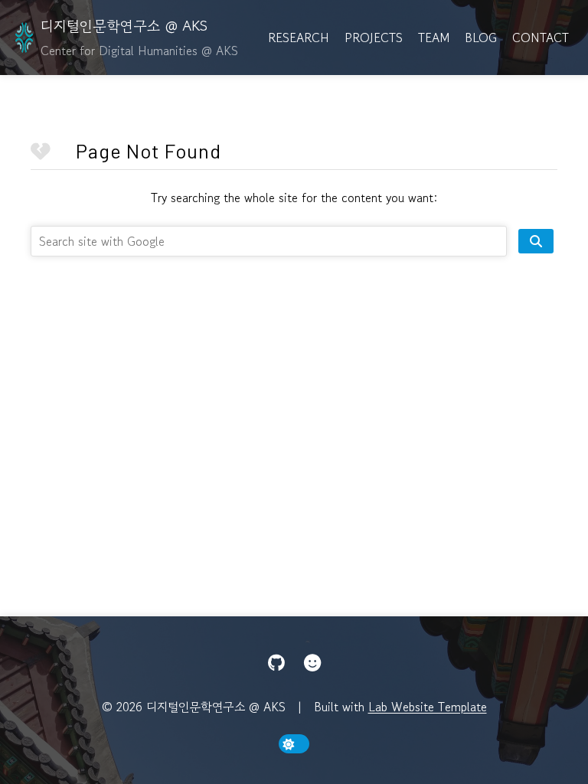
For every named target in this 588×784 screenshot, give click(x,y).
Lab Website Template (427, 706)
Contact (540, 37)
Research (298, 37)
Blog (481, 37)
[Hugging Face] (312, 663)
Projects (374, 37)
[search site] (536, 241)
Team (433, 37)
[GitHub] (276, 663)
